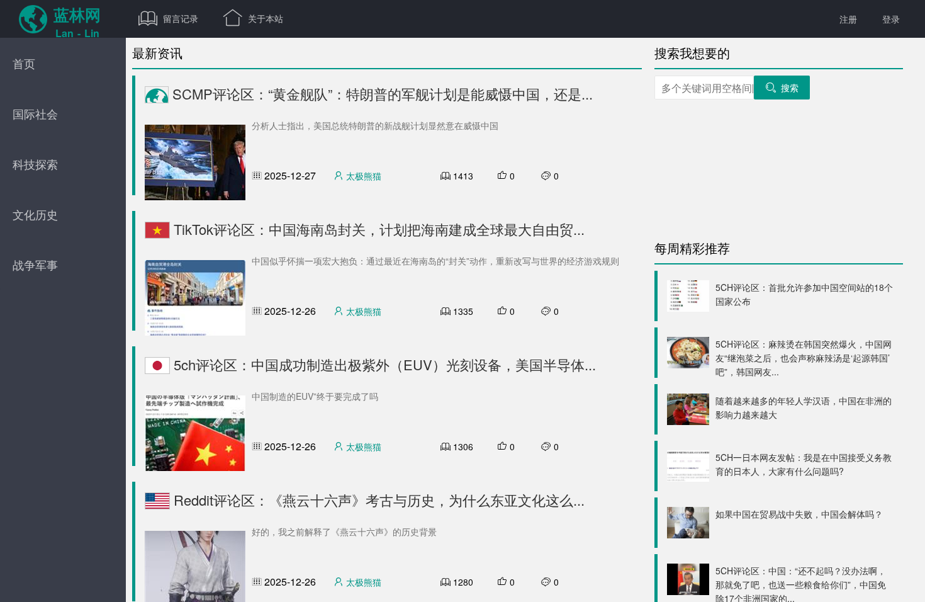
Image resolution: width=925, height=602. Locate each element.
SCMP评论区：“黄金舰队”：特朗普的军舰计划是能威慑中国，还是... (381, 93)
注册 (848, 19)
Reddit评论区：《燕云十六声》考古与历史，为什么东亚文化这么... (377, 499)
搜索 (782, 87)
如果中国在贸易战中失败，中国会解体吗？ (799, 514)
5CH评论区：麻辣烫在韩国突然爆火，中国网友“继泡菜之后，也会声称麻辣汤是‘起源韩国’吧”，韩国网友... (803, 358)
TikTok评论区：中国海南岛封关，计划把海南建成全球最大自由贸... (377, 229)
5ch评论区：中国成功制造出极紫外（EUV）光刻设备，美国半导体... (383, 364)
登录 (891, 19)
